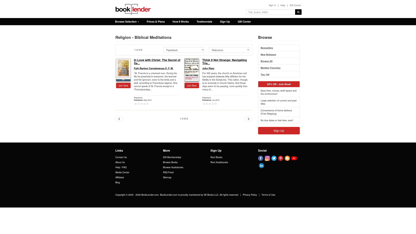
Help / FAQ (121, 167)
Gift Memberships (172, 157)
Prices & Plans (156, 21)
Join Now (123, 85)
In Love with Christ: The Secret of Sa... (157, 61)
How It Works (181, 21)
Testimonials (204, 21)
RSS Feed (168, 172)
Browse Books (170, 162)
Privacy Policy (250, 194)
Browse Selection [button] (126, 21)
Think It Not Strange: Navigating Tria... (224, 61)
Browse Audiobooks (173, 167)
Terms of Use (268, 194)
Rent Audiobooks (219, 162)
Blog (117, 182)
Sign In (272, 5)
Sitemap (167, 177)
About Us (120, 162)
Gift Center (295, 5)
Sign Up (225, 21)
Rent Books (216, 157)
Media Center (122, 172)
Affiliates (119, 177)
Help (282, 5)
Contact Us (121, 157)
